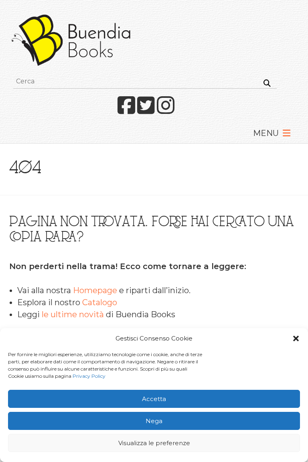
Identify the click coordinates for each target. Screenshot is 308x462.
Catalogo (99, 302)
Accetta (154, 399)
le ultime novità (73, 314)
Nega (154, 421)
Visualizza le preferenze (154, 443)
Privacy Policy (89, 376)
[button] (296, 338)
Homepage (95, 290)
